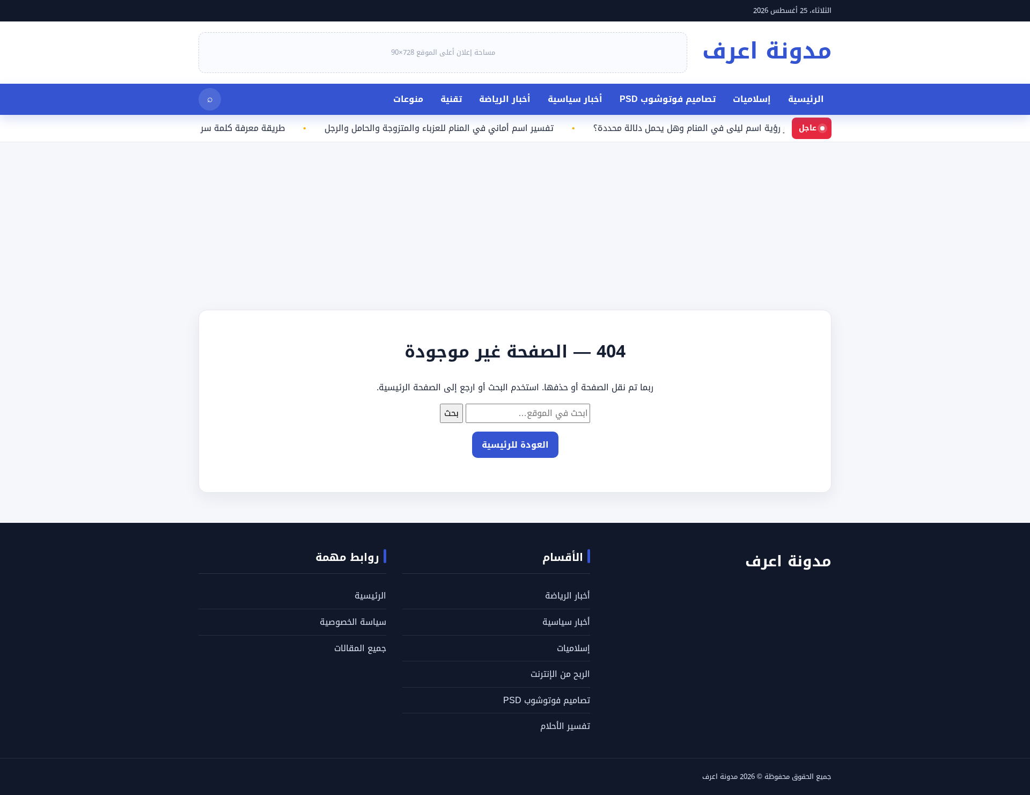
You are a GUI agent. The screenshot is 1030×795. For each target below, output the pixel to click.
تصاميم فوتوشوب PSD (668, 99)
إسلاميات (752, 99)
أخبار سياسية (575, 99)
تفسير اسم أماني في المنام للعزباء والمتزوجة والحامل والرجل (449, 128)
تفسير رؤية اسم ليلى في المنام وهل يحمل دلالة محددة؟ (710, 128)
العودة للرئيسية (515, 444)
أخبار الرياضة (505, 99)
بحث (451, 413)
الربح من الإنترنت (560, 674)
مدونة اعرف (767, 51)
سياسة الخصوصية (353, 622)
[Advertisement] (708, 217)
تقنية (451, 99)
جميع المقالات (360, 648)
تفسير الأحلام (565, 726)
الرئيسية (806, 99)
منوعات (408, 99)
